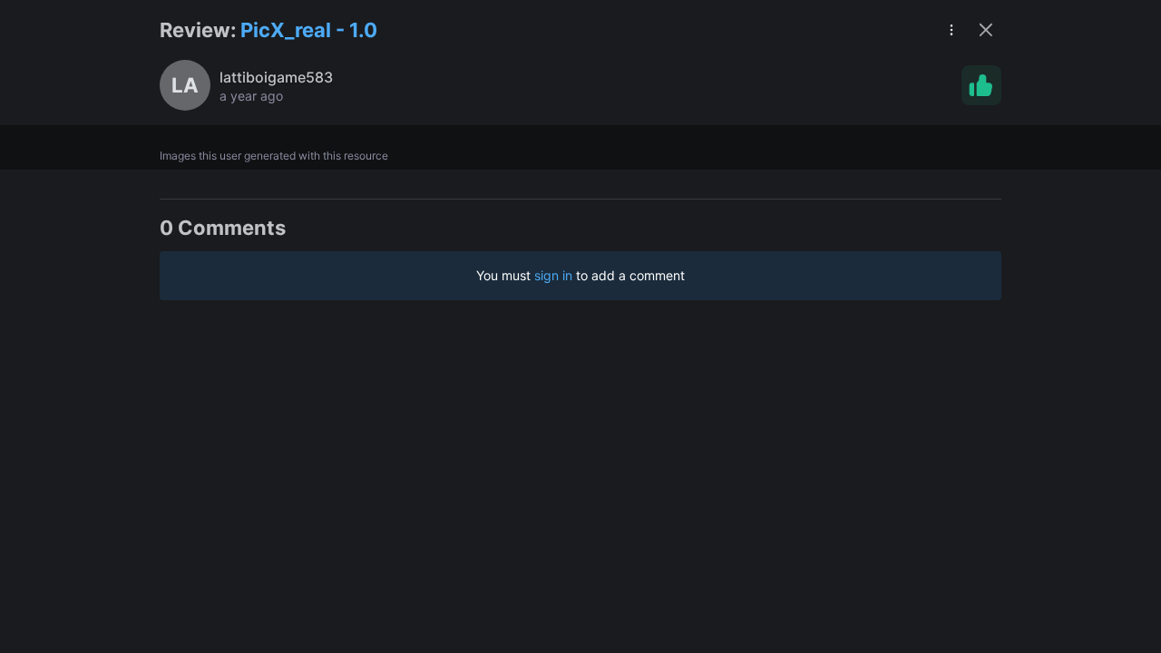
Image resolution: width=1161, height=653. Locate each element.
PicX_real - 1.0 (308, 30)
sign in (553, 275)
